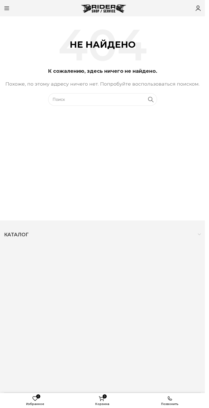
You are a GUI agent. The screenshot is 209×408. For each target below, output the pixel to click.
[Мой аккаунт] (198, 8)
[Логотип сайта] (102, 7)
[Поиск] (151, 99)
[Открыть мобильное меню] (6, 8)
